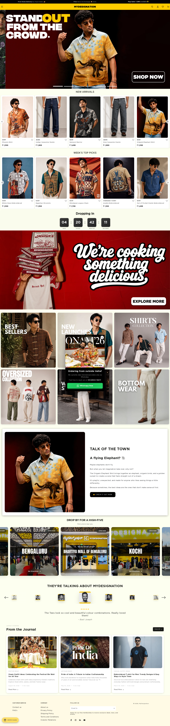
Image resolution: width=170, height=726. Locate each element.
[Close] (102, 337)
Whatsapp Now (86, 386)
